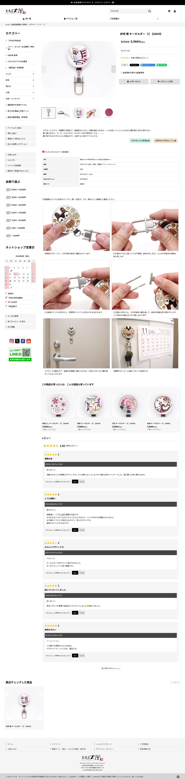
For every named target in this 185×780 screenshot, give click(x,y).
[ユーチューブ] (28, 341)
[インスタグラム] (12, 341)
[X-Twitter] (17, 341)
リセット (176, 682)
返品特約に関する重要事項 (133, 73)
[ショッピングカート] (169, 11)
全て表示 (110, 668)
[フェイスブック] (23, 341)
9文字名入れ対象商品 (139, 141)
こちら (140, 777)
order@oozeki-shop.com (93, 770)
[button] (158, 19)
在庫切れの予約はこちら (165, 141)
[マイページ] (174, 11)
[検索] (149, 11)
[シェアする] (124, 65)
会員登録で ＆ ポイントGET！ (92, 2)
